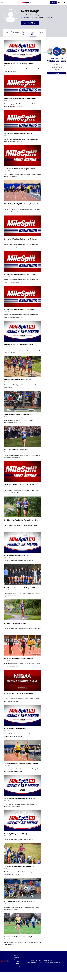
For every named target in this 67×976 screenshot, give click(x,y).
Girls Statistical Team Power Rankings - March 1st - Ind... (20, 134)
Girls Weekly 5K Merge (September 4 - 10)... (16, 555)
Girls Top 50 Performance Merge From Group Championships (21, 763)
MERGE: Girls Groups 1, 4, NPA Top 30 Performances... (19, 693)
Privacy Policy (42, 960)
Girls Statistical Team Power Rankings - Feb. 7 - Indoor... (20, 274)
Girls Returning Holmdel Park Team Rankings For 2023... (20, 588)
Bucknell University (26, 15)
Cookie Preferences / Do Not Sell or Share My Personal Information (43, 962)
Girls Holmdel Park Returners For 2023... (15, 623)
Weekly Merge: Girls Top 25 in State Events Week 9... (19, 344)
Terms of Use (50, 960)
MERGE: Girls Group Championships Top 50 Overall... (19, 658)
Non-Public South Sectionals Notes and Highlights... (19, 937)
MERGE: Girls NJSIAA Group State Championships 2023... (20, 485)
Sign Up (53, 2)
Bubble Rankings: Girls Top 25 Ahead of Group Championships (21, 204)
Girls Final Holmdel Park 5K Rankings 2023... (16, 450)
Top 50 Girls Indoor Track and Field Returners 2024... (19, 415)
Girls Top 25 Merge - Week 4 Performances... (16, 728)
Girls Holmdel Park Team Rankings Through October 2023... (21, 520)
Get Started (56, 73)
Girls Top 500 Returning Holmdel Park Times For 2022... (20, 866)
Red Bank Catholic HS (27, 17)
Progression (15, 32)
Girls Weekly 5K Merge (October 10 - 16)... (16, 834)
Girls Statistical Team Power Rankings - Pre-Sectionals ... (20, 309)
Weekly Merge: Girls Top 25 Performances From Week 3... (20, 63)
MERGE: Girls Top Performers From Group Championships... (20, 169)
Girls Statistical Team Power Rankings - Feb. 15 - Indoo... (20, 239)
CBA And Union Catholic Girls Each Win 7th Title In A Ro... (20, 902)
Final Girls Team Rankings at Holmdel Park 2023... (18, 379)
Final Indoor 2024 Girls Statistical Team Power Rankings (20, 98)
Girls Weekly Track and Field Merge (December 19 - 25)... (20, 799)
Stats (6, 32)
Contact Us (34, 960)
